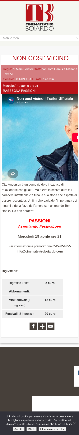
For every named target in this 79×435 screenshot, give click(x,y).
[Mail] (50, 326)
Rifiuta (31, 429)
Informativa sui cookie (52, 429)
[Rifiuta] (74, 423)
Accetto (18, 429)
